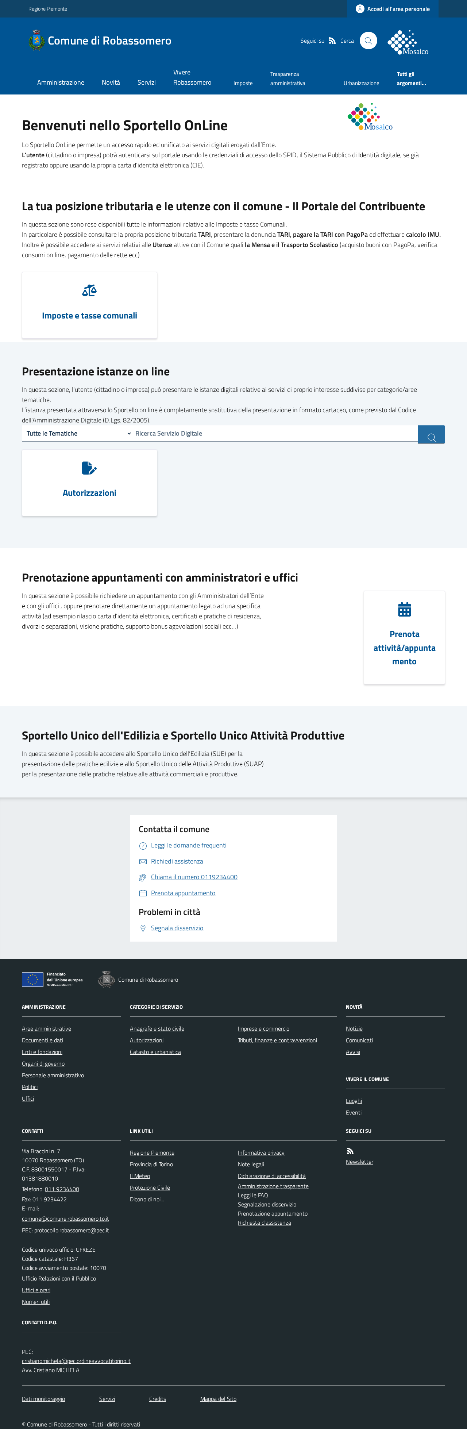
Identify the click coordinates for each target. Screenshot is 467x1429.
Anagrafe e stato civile (157, 1028)
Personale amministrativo (53, 1075)
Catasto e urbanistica (155, 1051)
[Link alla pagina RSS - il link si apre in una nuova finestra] (332, 40)
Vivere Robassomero (192, 77)
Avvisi (353, 1051)
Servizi (147, 82)
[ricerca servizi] (431, 434)
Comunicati (359, 1040)
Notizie (354, 1028)
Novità (111, 82)
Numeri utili (36, 1301)
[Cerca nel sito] (368, 40)
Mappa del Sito (218, 1398)
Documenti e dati (42, 1040)
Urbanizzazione (361, 83)
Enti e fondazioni (42, 1051)
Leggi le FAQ (253, 1195)
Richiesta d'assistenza (264, 1222)
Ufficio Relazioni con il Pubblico (59, 1278)
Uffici (28, 1098)
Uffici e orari (36, 1290)
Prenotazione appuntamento (273, 1213)
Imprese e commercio (263, 1028)
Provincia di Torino (151, 1164)
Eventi (354, 1112)
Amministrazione (60, 82)
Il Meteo (140, 1175)
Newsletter (359, 1161)
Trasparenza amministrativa (287, 78)
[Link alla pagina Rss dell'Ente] (350, 1151)
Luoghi (354, 1100)
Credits (157, 1398)
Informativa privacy (261, 1152)
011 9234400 (62, 1189)
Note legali (251, 1164)
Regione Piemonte (47, 8)
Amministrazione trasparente (273, 1186)
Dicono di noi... (147, 1199)
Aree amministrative (46, 1028)
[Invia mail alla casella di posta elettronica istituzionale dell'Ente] (65, 1218)
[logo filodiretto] (412, 40)
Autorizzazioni (146, 1040)
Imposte (243, 83)
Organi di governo (43, 1063)
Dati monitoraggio (43, 1398)
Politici (30, 1086)
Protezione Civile (150, 1187)
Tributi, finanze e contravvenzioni (277, 1040)
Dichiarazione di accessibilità (272, 1175)
